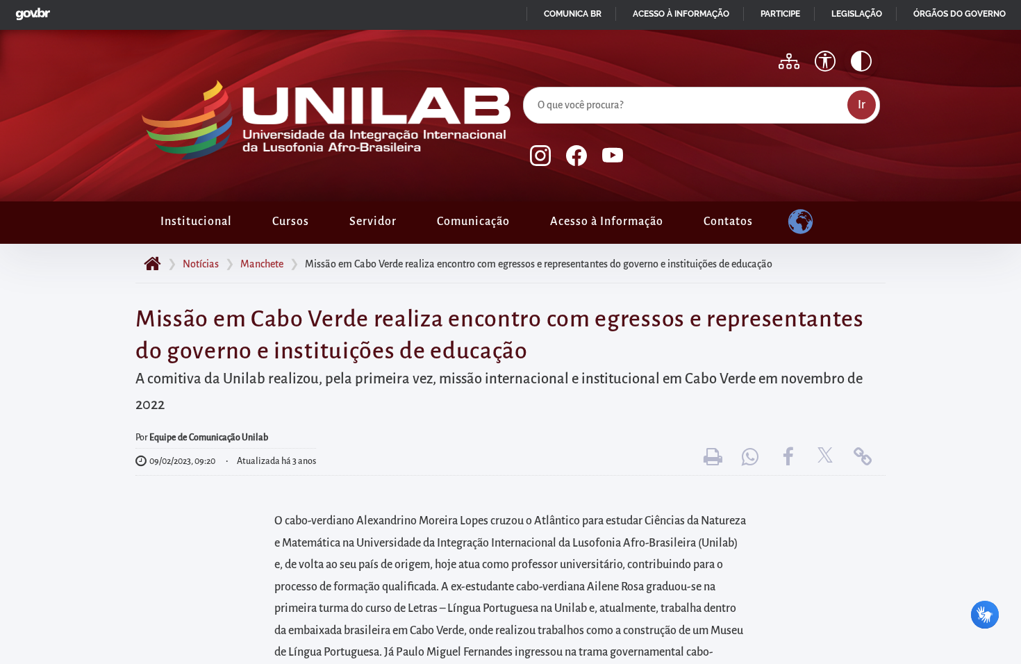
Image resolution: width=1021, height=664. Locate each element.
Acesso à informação (681, 14)
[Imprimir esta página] (712, 457)
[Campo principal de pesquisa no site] (526, 84)
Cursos (290, 221)
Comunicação (473, 221)
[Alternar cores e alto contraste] (861, 61)
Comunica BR (572, 14)
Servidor (373, 221)
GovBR (29, 10)
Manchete (261, 263)
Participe (780, 14)
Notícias (201, 263)
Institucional (196, 221)
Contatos (728, 221)
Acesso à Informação (606, 221)
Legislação (856, 14)
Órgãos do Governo (959, 14)
